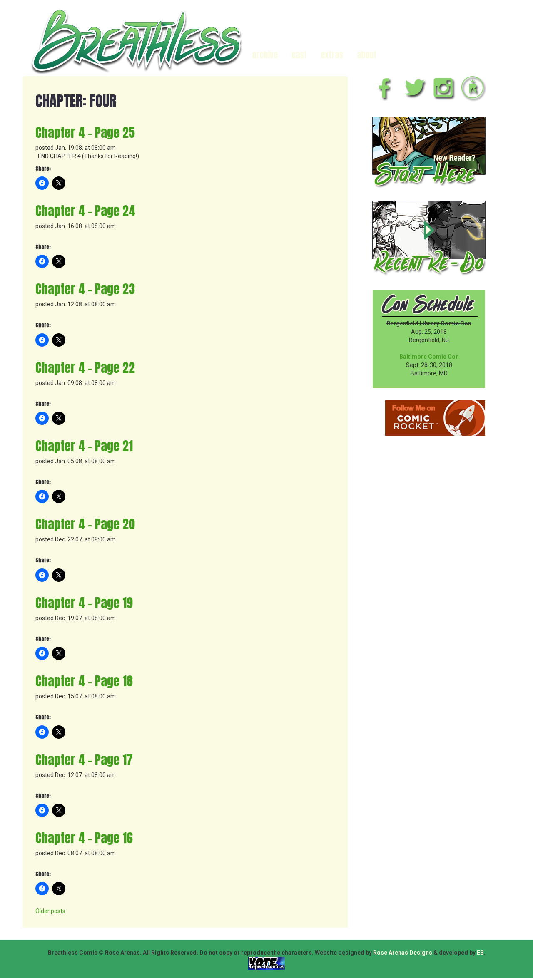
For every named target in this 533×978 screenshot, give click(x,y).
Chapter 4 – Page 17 (84, 759)
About (366, 54)
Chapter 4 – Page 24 (85, 210)
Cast (299, 54)
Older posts (50, 911)
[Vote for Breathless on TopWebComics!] (266, 963)
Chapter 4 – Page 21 (84, 446)
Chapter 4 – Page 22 (85, 367)
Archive (265, 54)
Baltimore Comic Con (429, 356)
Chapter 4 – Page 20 (85, 524)
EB (480, 952)
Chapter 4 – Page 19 (84, 602)
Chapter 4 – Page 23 (85, 289)
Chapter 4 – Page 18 (84, 681)
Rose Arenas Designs (402, 952)
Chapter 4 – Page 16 (84, 838)
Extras (332, 54)
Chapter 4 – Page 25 (85, 132)
